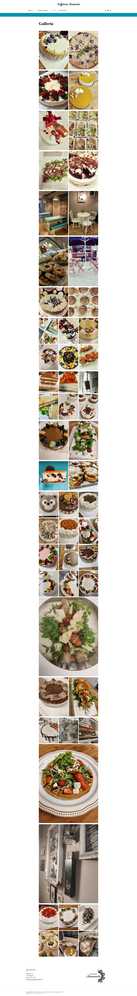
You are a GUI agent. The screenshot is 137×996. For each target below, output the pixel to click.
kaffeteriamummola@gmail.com (34, 979)
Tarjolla (30, 10)
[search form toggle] (105, 10)
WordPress (43, 993)
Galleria (53, 10)
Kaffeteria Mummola (68, 4)
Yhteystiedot (63, 10)
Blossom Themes (33, 993)
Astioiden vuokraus (42, 10)
